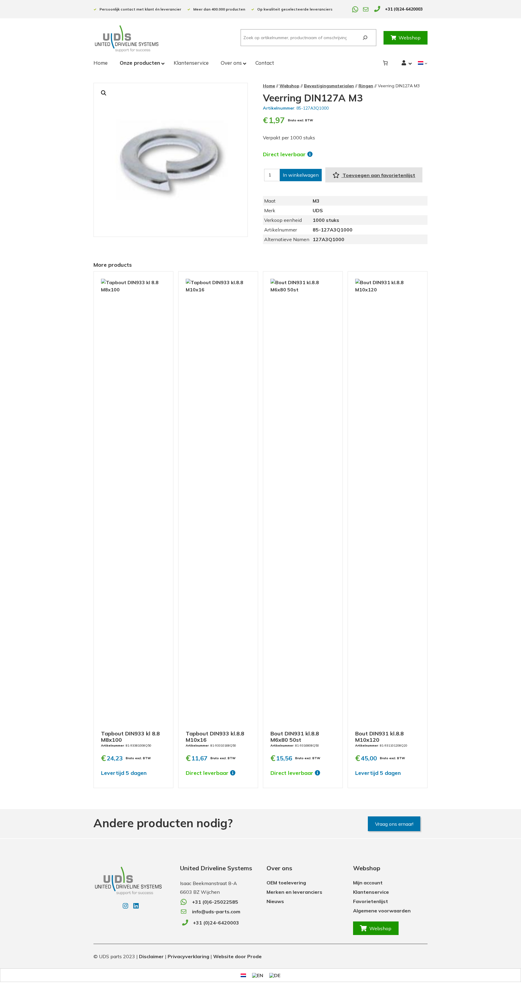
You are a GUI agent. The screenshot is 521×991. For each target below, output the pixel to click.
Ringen (365, 86)
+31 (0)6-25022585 (215, 902)
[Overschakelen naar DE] (274, 975)
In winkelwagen (301, 175)
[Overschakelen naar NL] (243, 975)
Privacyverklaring (188, 956)
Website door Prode (237, 956)
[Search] (365, 38)
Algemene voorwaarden (382, 911)
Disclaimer (151, 956)
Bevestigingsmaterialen (329, 86)
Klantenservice (371, 892)
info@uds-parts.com (216, 912)
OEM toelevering (286, 883)
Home (269, 86)
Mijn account (368, 883)
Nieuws (275, 901)
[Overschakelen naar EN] (257, 975)
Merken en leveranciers (294, 892)
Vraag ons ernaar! (394, 824)
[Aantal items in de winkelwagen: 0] (385, 63)
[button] (103, 93)
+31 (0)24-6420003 (404, 9)
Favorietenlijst (370, 901)
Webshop (410, 38)
